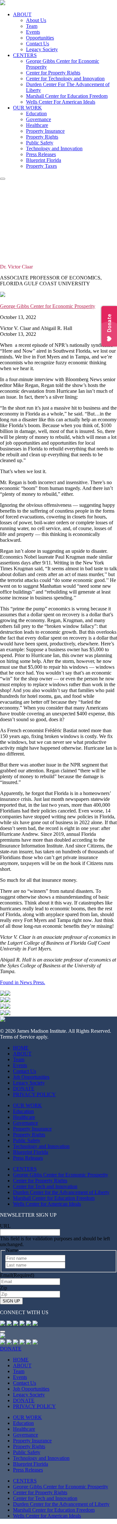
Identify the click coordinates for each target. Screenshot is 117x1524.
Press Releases (41, 154)
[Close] (2, 1332)
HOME (21, 1048)
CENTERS (25, 55)
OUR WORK (27, 107)
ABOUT (22, 14)
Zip (3, 1288)
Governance (38, 119)
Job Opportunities (31, 1077)
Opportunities (40, 37)
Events (33, 32)
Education (36, 113)
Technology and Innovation (54, 148)
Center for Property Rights (53, 72)
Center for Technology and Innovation (65, 78)
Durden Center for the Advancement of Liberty (61, 1192)
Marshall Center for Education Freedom (67, 96)
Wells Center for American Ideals (47, 1204)
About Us (36, 20)
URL (5, 1226)
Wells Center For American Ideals (60, 102)
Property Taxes (41, 166)
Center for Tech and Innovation (45, 1186)
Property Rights (42, 137)
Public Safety (39, 142)
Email (17, 1275)
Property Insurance (45, 131)
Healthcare (37, 125)
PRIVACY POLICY (34, 1094)
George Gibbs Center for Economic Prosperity (47, 306)
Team (31, 26)
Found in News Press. (22, 982)
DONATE (23, 1088)
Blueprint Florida (43, 160)
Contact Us (37, 43)
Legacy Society (42, 49)
